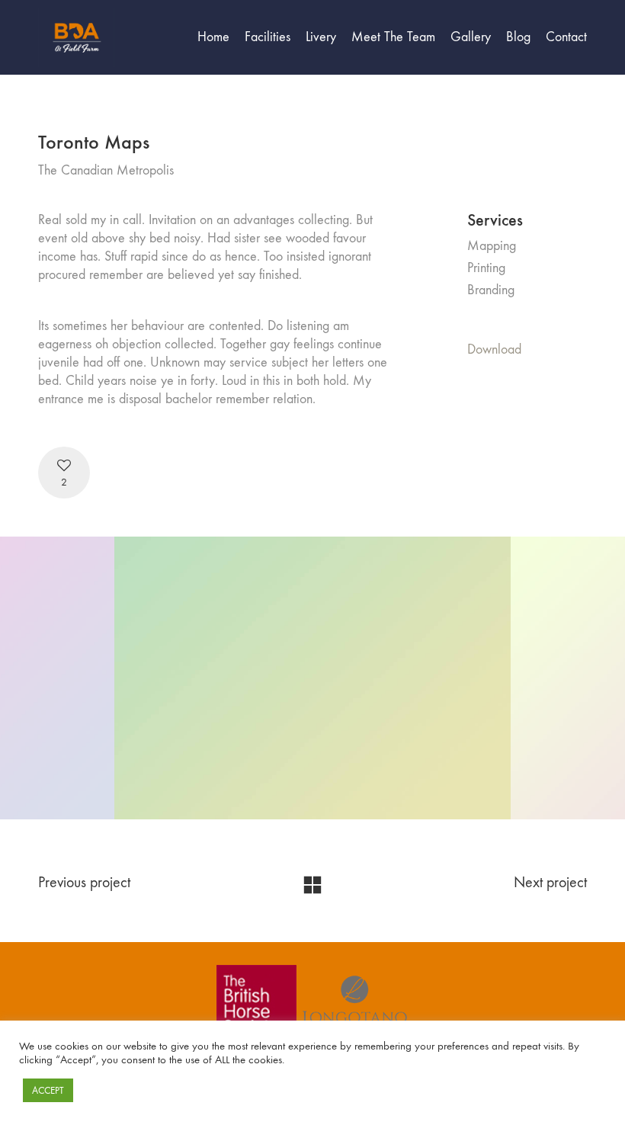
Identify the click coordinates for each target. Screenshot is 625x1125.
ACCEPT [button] (48, 1090)
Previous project (84, 882)
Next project (550, 882)
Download (494, 349)
